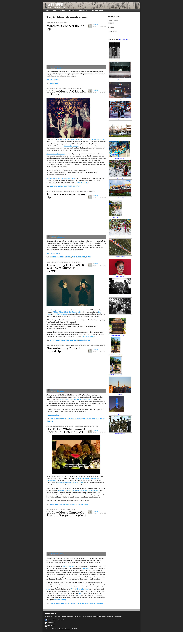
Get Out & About (59, 23)
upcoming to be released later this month (78, 491)
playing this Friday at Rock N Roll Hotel (70, 483)
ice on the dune (80, 603)
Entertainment (50, 88)
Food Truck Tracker (97, 10)
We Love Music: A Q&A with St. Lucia (66, 92)
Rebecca (96, 25)
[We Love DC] (92, 6)
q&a (74, 186)
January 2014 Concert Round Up (67, 195)
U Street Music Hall (84, 340)
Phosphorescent (76, 257)
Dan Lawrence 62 (60, 391)
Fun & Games (57, 262)
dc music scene (54, 83)
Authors (62, 10)
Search (110, 21)
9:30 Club (52, 419)
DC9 (84, 419)
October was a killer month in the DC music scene (75, 399)
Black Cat (52, 186)
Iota (87, 419)
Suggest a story (83, 10)
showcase (88, 603)
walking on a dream (97, 603)
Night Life (86, 191)
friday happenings (64, 504)
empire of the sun (70, 603)
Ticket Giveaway (74, 340)
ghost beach (65, 340)
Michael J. (58, 68)
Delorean (68, 257)
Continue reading (53, 79)
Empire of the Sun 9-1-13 (58, 553)
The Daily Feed (75, 509)
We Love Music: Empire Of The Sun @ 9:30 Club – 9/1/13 (66, 513)
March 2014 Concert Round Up (65, 27)
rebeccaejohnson (60, 555)
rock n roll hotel (94, 419)
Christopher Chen (60, 237)
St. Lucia (78, 186)
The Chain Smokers (60, 314)
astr (51, 340)
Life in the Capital (66, 88)
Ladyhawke (85, 568)
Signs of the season (56, 390)
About (54, 10)
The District (92, 191)
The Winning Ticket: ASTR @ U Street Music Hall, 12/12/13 (65, 268)
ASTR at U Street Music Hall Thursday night (67, 312)
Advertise (72, 10)
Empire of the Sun (69, 566)
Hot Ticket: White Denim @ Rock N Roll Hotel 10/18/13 (66, 430)
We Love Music (78, 88)
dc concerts (59, 186)
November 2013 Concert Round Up (63, 349)
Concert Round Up (51, 23)
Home (47, 10)
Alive (80, 593)
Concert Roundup (60, 345)
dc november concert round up (73, 419)
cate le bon (53, 257)
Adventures (49, 426)
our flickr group (124, 39)
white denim (84, 504)
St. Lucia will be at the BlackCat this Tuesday (61, 178)
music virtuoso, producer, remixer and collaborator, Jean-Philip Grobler (81, 139)
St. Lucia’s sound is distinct (56, 154)
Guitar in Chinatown (57, 67)
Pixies (83, 257)
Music (65, 23)
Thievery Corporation (71, 146)
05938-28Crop (55, 236)
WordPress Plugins (64, 629)
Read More (118, 616)
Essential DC (75, 345)
